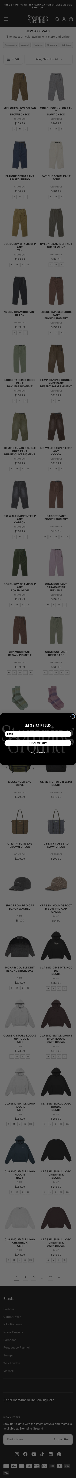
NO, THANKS (38, 752)
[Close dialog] (73, 716)
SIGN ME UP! (38, 743)
